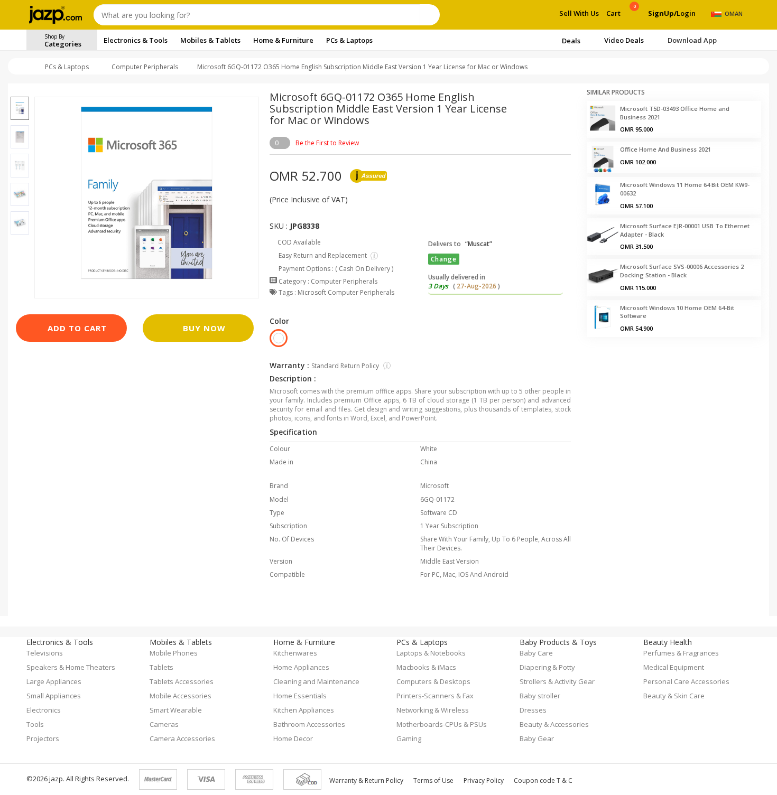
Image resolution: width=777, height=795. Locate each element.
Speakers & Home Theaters (70, 667)
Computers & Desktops (433, 681)
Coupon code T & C (543, 780)
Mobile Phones (174, 653)
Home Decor (293, 738)
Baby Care (536, 653)
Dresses (533, 710)
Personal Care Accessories (686, 681)
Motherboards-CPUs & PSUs (441, 724)
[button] (20, 90)
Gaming (408, 738)
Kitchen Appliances (303, 710)
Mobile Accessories (180, 695)
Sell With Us (579, 13)
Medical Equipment (673, 667)
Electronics (43, 710)
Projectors (42, 738)
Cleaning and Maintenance (316, 681)
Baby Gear (537, 738)
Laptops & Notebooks (431, 653)
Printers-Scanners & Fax (435, 695)
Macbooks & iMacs (426, 667)
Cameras (164, 724)
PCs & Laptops (67, 66)
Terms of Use (433, 780)
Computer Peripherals (145, 66)
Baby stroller (540, 695)
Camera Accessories (182, 738)
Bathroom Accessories (309, 724)
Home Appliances (301, 667)
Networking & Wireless (432, 710)
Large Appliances (53, 681)
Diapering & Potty (547, 667)
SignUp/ (662, 13)
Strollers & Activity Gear (557, 681)
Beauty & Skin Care (674, 695)
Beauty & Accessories (554, 724)
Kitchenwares (295, 653)
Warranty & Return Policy (366, 780)
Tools (35, 724)
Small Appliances (53, 695)
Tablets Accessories (182, 681)
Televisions (44, 653)
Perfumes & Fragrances (681, 653)
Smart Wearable (176, 710)
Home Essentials (300, 695)
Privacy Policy (484, 780)
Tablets (161, 667)
